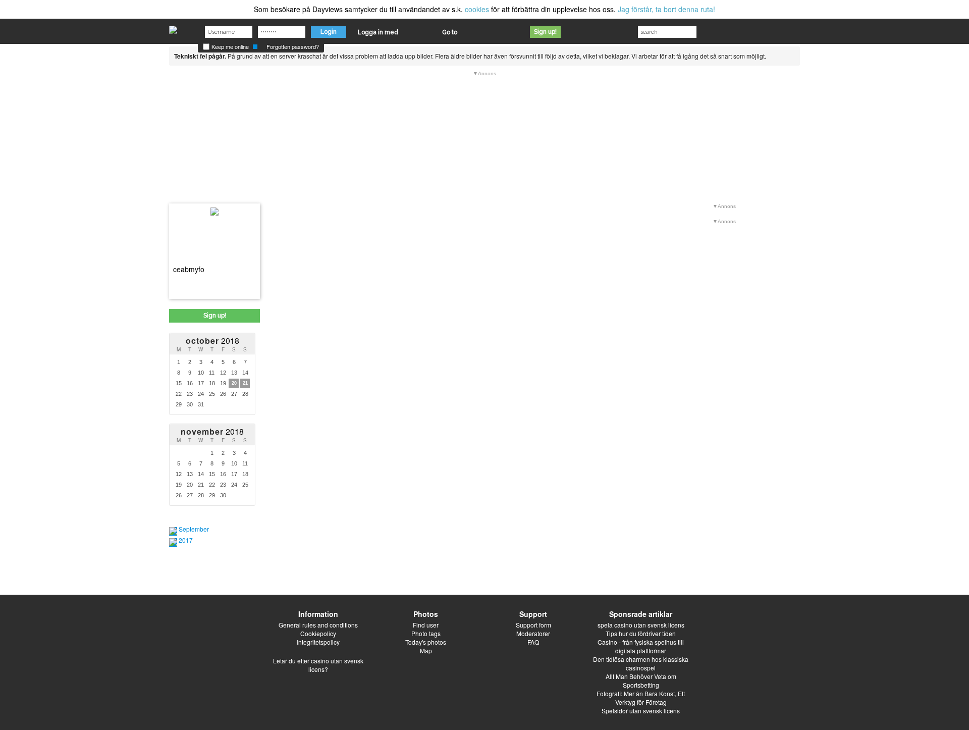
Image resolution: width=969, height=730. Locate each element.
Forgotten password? (292, 46)
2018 (212, 340)
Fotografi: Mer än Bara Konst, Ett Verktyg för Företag (641, 697)
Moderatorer (533, 633)
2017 (186, 540)
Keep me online (229, 46)
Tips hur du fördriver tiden (641, 633)
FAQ (533, 642)
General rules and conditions (318, 624)
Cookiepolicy (318, 633)
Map (426, 650)
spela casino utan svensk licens (641, 624)
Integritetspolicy (318, 642)
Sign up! (545, 31)
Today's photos (425, 642)
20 (234, 383)
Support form (533, 624)
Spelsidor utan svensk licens (641, 710)
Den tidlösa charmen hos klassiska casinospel (640, 663)
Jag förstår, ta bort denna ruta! (666, 9)
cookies (477, 9)
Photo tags (426, 633)
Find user (426, 624)
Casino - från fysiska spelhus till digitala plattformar (641, 646)
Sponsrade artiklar (640, 614)
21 (245, 383)
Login (328, 31)
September (194, 529)
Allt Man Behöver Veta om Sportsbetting (641, 680)
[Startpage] (173, 27)
